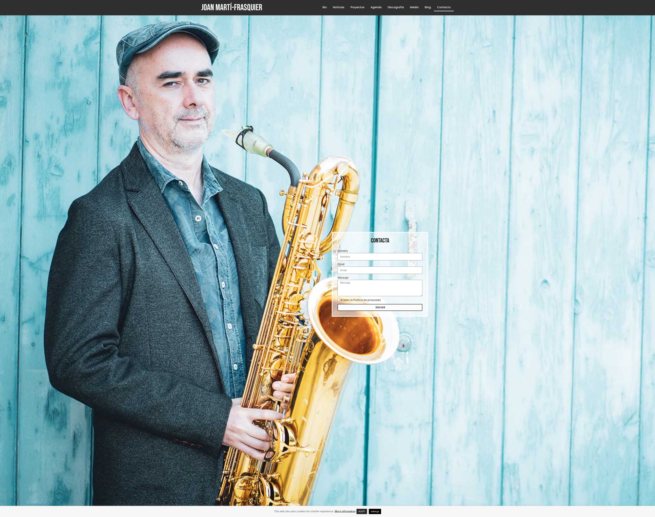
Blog (428, 7)
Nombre (343, 251)
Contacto (444, 7)
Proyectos (358, 7)
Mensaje (343, 277)
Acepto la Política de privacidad (360, 300)
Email (341, 264)
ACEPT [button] (362, 511)
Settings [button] (375, 511)
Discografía (396, 7)
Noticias (338, 7)
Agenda (376, 7)
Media (414, 7)
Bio (325, 7)
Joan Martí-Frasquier (231, 8)
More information (345, 511)
